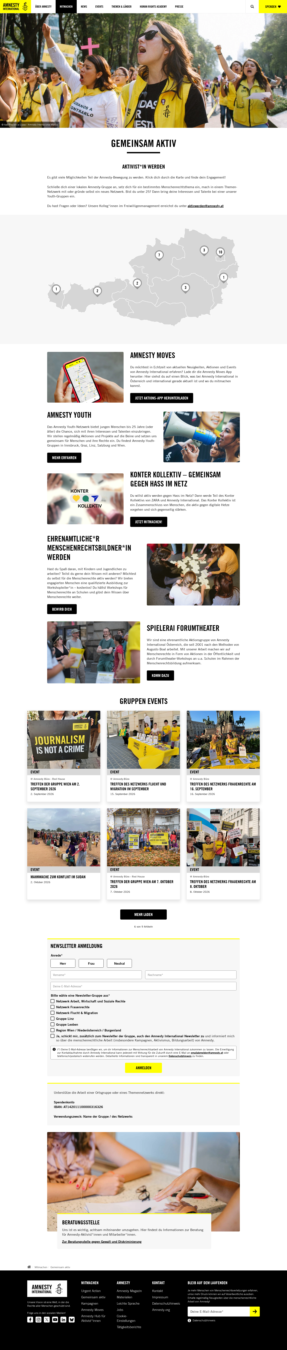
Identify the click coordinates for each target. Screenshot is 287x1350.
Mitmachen (66, 6)
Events (99, 6)
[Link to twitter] (47, 1319)
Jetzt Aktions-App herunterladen (161, 397)
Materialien (124, 1297)
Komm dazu (160, 675)
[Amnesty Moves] (85, 377)
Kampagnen (89, 1303)
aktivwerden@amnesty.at (206, 206)
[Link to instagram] (38, 1319)
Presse (179, 6)
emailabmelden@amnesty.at (207, 1052)
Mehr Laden (143, 914)
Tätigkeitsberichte (129, 1327)
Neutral (119, 963)
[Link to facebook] (30, 1319)
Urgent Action (91, 1291)
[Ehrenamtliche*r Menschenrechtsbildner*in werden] (193, 574)
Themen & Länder (122, 6)
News (84, 6)
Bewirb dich (62, 609)
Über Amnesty (43, 6)
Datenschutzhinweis (180, 1056)
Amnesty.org (161, 1310)
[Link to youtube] (55, 1319)
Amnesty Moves (92, 1310)
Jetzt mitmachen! (148, 521)
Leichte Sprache (128, 1303)
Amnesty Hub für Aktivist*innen (93, 1318)
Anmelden (143, 1067)
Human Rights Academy (153, 6)
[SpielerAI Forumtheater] (93, 652)
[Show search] (252, 6)
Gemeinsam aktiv (60, 1267)
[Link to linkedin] (63, 1319)
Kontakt (157, 1291)
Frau (91, 963)
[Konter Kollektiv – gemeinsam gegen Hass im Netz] (85, 498)
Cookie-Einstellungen (126, 1318)
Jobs (120, 1310)
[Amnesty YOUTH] (201, 437)
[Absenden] (255, 1312)
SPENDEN (270, 6)
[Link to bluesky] (72, 1319)
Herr (63, 963)
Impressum (160, 1297)
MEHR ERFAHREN (64, 457)
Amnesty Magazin (129, 1291)
